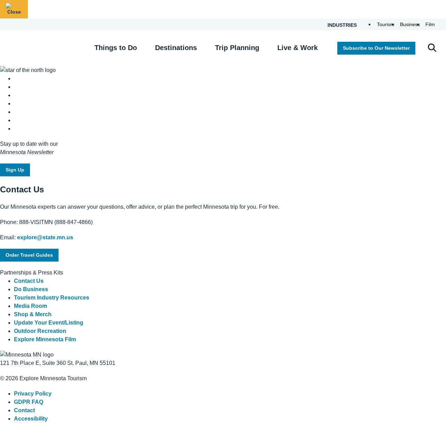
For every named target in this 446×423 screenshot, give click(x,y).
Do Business (31, 289)
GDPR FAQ (28, 402)
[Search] (432, 48)
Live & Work (297, 47)
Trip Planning (237, 47)
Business (410, 24)
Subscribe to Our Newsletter (376, 48)
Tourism (385, 24)
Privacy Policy (33, 394)
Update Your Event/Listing (48, 323)
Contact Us (29, 281)
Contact (24, 410)
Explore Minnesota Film (45, 339)
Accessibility (31, 419)
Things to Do (115, 47)
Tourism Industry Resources (51, 298)
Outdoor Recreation (40, 331)
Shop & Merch (33, 314)
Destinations (176, 47)
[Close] (14, 9)
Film (430, 24)
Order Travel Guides (29, 255)
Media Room (30, 306)
